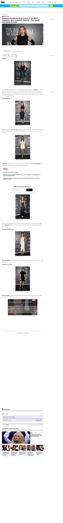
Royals (24, 2)
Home (3, 14)
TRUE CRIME (38, 2)
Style (20, 2)
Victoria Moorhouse (7, 50)
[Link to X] (57, 2)
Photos (6, 14)
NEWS (17, 2)
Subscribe (49, 2)
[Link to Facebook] (53, 2)
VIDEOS (33, 2)
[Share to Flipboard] (13, 54)
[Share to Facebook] (6, 54)
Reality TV (12, 2)
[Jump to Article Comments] (2, 54)
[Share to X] (9, 54)
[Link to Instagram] (55, 2)
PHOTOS (28, 2)
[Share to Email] (16, 54)
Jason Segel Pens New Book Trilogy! (10, 172)
